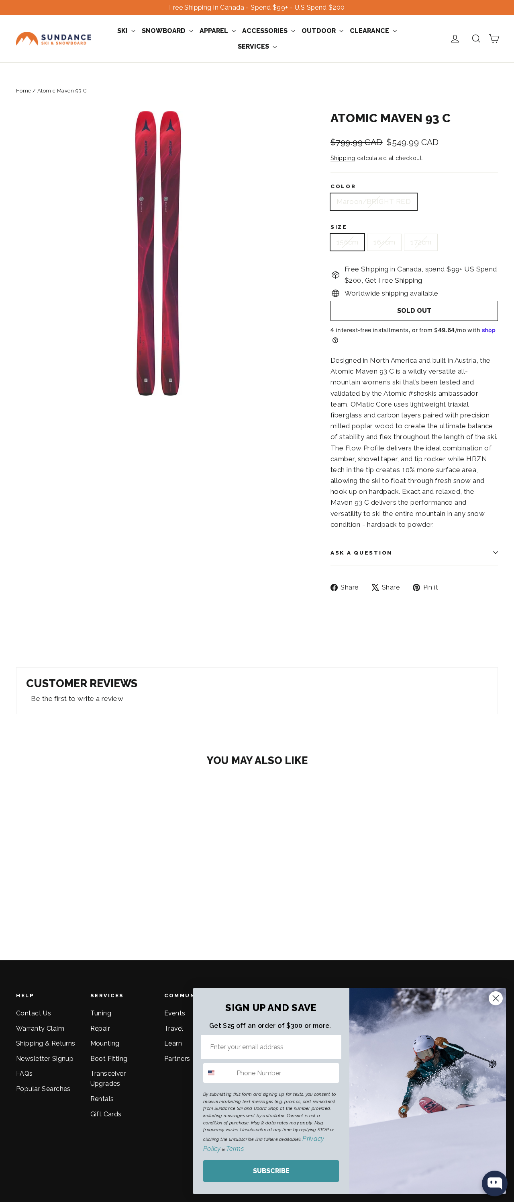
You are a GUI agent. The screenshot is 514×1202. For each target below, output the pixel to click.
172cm (420, 242)
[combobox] (218, 1073)
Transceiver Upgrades (108, 1078)
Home (23, 91)
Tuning (101, 1013)
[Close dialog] (496, 998)
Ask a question (361, 552)
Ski (123, 31)
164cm (384, 242)
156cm (347, 242)
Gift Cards (106, 1114)
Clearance (370, 31)
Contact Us (33, 1013)
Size (338, 227)
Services (254, 46)
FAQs (24, 1073)
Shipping (342, 157)
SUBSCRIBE (271, 1171)
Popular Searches (43, 1089)
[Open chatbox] (495, 1183)
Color (343, 186)
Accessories (265, 31)
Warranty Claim (40, 1028)
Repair (100, 1028)
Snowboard (164, 31)
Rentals (102, 1099)
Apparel (215, 31)
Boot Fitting (109, 1058)
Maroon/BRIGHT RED (374, 201)
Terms (234, 1149)
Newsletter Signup (44, 1058)
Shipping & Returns (45, 1043)
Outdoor (319, 31)
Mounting (105, 1043)
